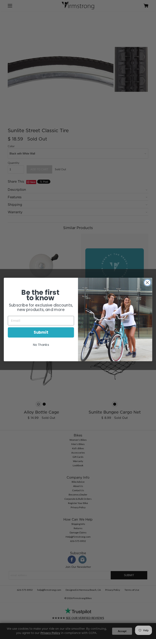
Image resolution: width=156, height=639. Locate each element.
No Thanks (41, 345)
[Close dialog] (147, 282)
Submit (41, 332)
